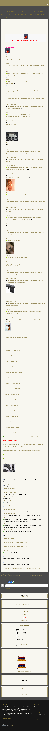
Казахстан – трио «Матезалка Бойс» (14, 372)
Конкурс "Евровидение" (21, 632)
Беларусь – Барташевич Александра (14, 355)
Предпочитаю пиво (21, 638)
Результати (18, 644)
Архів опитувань (24, 644)
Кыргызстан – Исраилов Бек (12, 383)
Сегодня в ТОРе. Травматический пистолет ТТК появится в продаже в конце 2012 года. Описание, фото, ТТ (12, 575)
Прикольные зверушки (12, 131)
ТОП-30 (16, 8)
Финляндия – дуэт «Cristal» (10, 432)
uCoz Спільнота (24, 693)
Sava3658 (12, 566)
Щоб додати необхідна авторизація (24, 671)
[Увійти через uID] (9, 582)
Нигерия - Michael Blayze (11, 405)
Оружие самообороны (11, 56)
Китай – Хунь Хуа (9, 377)
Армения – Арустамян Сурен (12, 350)
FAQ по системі (24, 694)
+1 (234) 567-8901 (37, 714)
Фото (7, 128)
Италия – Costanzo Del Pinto (12, 366)
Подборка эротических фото (13, 240)
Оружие (8, 215)
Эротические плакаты (12, 225)
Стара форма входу (24, 620)
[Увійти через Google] (13, 582)
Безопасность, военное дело (21, 604)
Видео (7, 63)
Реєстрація (23, 596)
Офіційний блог (24, 691)
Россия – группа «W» (10, 410)
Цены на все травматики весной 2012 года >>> (26, 40)
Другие (18, 636)
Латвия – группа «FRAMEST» (12, 388)
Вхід (27, 596)
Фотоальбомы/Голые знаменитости (14, 332)
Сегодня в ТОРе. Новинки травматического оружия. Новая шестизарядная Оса (37, 575)
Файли (6, 8)
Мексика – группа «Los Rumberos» (14, 399)
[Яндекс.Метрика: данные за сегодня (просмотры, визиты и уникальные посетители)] (10, 725)
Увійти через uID (24, 614)
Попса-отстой (20, 639)
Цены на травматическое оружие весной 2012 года (18, 58)
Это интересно (11, 8)
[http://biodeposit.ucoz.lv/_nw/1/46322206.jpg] (9, 472)
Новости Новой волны (27, 568)
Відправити (8, 588)
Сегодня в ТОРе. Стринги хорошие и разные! (17, 257)
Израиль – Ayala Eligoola (11, 361)
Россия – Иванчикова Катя (12, 416)
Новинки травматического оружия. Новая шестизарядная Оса (21, 296)
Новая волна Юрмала (18, 568)
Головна (2, 8)
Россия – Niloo (9, 421)
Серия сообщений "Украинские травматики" (16, 337)
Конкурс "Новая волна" (21, 630)
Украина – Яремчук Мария (12, 427)
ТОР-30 (40, 568)
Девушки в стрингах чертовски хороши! (16, 194)
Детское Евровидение (21, 635)
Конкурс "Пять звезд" (21, 633)
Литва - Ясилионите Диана (12, 394)
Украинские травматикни (9, 568)
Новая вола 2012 (35, 568)
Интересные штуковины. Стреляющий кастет (17, 144)
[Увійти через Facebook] (11, 582)
